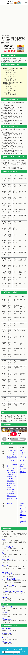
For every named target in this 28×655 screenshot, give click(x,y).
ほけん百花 (23, 460)
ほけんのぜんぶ (11, 452)
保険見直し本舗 (6, 642)
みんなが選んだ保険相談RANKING (11, 579)
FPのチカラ (10, 478)
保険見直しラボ (11, 450)
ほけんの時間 (10, 489)
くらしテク (5, 565)
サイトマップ (9, 649)
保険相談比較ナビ (7, 573)
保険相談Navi (10, 493)
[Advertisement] (14, 20)
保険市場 (22, 450)
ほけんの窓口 (5, 637)
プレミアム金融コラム (8, 547)
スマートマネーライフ (8, 585)
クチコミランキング (7, 559)
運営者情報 (19, 649)
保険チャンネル (11, 476)
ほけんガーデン (11, 483)
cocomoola (5, 597)
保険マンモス (10, 468)
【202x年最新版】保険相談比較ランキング (14, 591)
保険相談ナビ (10, 481)
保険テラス (23, 515)
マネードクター (11, 454)
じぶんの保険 (10, 491)
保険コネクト (10, 470)
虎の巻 (4, 553)
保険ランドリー (11, 496)
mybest (4, 539)
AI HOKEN (5, 613)
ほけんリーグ (10, 460)
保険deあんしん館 (7, 607)
